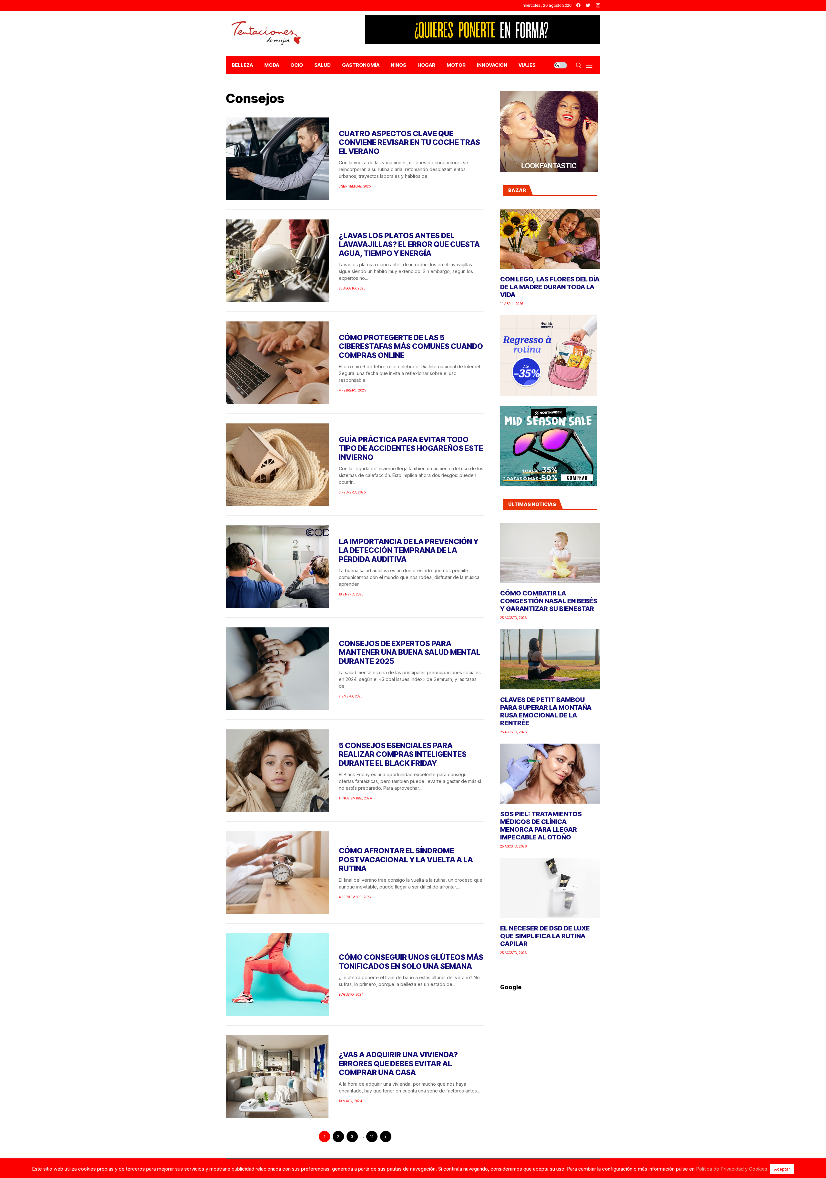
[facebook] (578, 5)
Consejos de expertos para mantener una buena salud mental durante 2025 (409, 652)
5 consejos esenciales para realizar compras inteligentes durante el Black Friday (403, 754)
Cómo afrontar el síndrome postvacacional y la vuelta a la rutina (406, 859)
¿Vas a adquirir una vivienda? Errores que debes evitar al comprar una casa (398, 1063)
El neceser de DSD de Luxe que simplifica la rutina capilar (545, 936)
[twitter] (588, 5)
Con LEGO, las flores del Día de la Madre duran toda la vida (549, 287)
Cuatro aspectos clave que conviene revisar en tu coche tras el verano (409, 142)
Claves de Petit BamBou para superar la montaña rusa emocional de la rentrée (545, 711)
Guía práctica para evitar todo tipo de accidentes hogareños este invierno (411, 448)
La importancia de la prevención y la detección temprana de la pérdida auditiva (408, 550)
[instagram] (598, 5)
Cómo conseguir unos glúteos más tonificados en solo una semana (411, 962)
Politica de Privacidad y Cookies (731, 1169)
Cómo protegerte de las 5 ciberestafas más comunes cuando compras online (411, 346)
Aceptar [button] (782, 1169)
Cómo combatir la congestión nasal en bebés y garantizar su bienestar (548, 601)
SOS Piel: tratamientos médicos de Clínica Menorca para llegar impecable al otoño (541, 825)
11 (371, 1136)
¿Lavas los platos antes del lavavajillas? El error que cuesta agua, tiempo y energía (409, 244)
